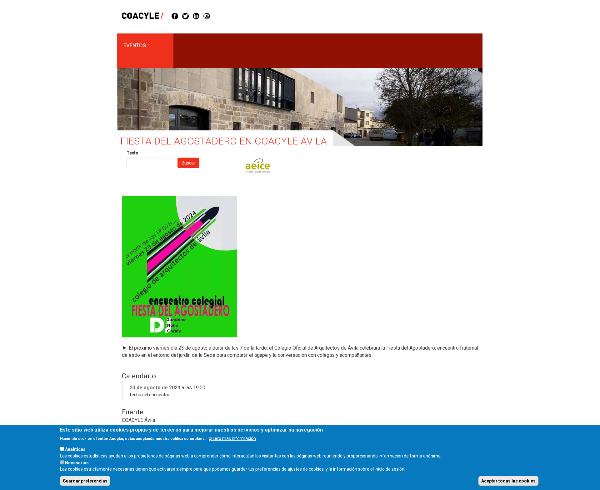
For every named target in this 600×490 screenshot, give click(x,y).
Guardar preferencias (85, 480)
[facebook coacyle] (175, 15)
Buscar (188, 162)
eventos (134, 45)
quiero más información (232, 438)
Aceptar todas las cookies (508, 480)
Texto (132, 152)
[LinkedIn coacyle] (196, 15)
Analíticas (75, 449)
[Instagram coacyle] (206, 15)
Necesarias (77, 462)
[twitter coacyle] (185, 15)
